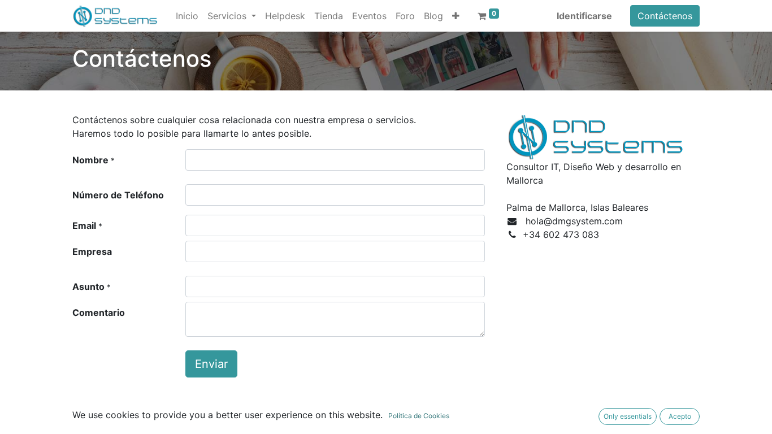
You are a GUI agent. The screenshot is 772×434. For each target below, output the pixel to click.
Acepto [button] (680, 416)
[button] (456, 16)
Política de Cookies (418, 415)
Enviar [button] (211, 364)
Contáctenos (664, 15)
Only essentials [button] (628, 416)
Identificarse (584, 15)
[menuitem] (187, 16)
